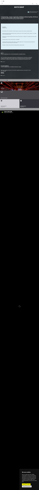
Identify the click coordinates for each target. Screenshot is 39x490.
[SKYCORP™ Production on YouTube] (7, 80)
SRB (3, 1)
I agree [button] (24, 484)
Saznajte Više (3, 61)
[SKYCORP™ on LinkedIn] (1, 80)
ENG (1, 1)
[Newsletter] (28, 12)
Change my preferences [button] (27, 486)
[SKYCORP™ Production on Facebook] (3, 80)
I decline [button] (28, 484)
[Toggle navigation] (2, 3)
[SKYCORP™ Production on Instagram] (5, 80)
